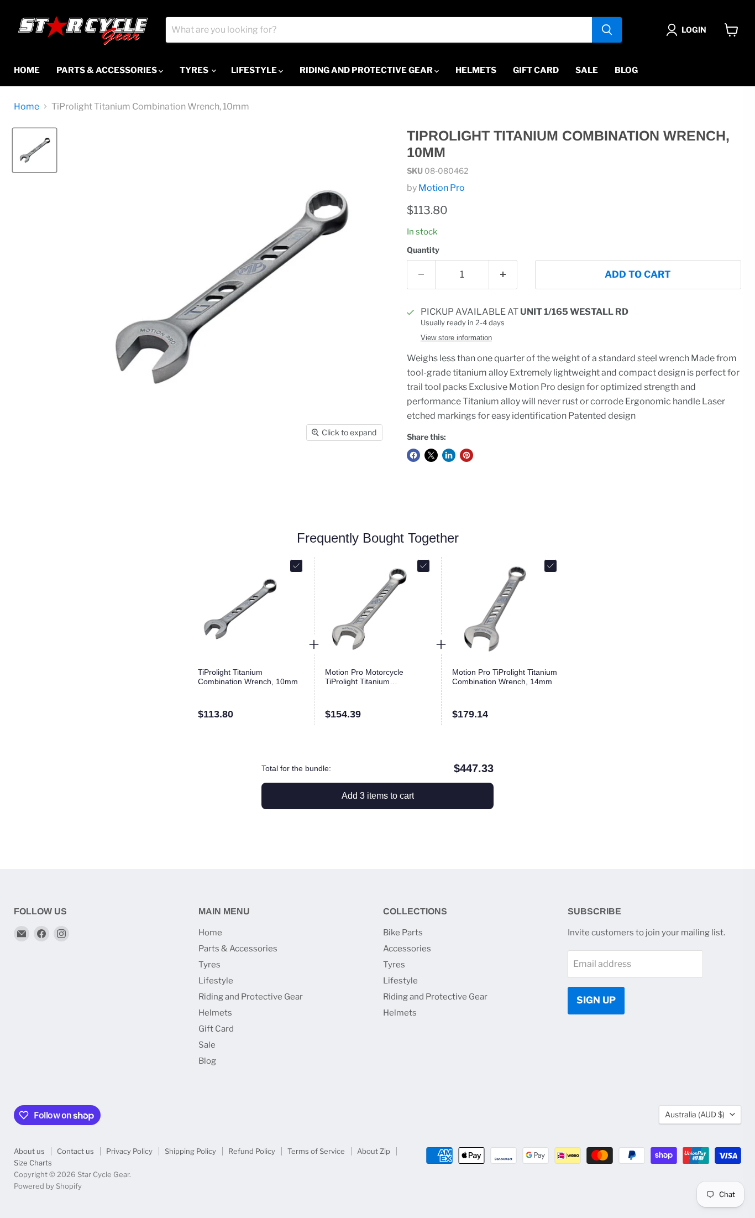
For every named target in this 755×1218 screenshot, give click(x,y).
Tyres (195, 70)
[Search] (607, 30)
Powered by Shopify (48, 1185)
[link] (250, 677)
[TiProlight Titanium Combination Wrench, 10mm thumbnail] (34, 150)
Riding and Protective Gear (367, 70)
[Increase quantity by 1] (503, 275)
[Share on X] (431, 455)
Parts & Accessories (107, 70)
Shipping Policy (190, 1151)
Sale (586, 70)
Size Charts (33, 1162)
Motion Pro (441, 188)
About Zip (373, 1151)
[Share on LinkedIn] (448, 455)
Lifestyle (255, 70)
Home (27, 70)
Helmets (475, 70)
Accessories (407, 949)
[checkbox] (296, 565)
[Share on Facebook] (413, 455)
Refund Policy (251, 1151)
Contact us (75, 1151)
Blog (626, 70)
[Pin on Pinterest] (466, 455)
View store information (456, 338)
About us (29, 1151)
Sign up (596, 1000)
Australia (695, 1114)
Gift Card (536, 70)
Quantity (423, 250)
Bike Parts (403, 933)
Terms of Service (316, 1151)
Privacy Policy (129, 1151)
